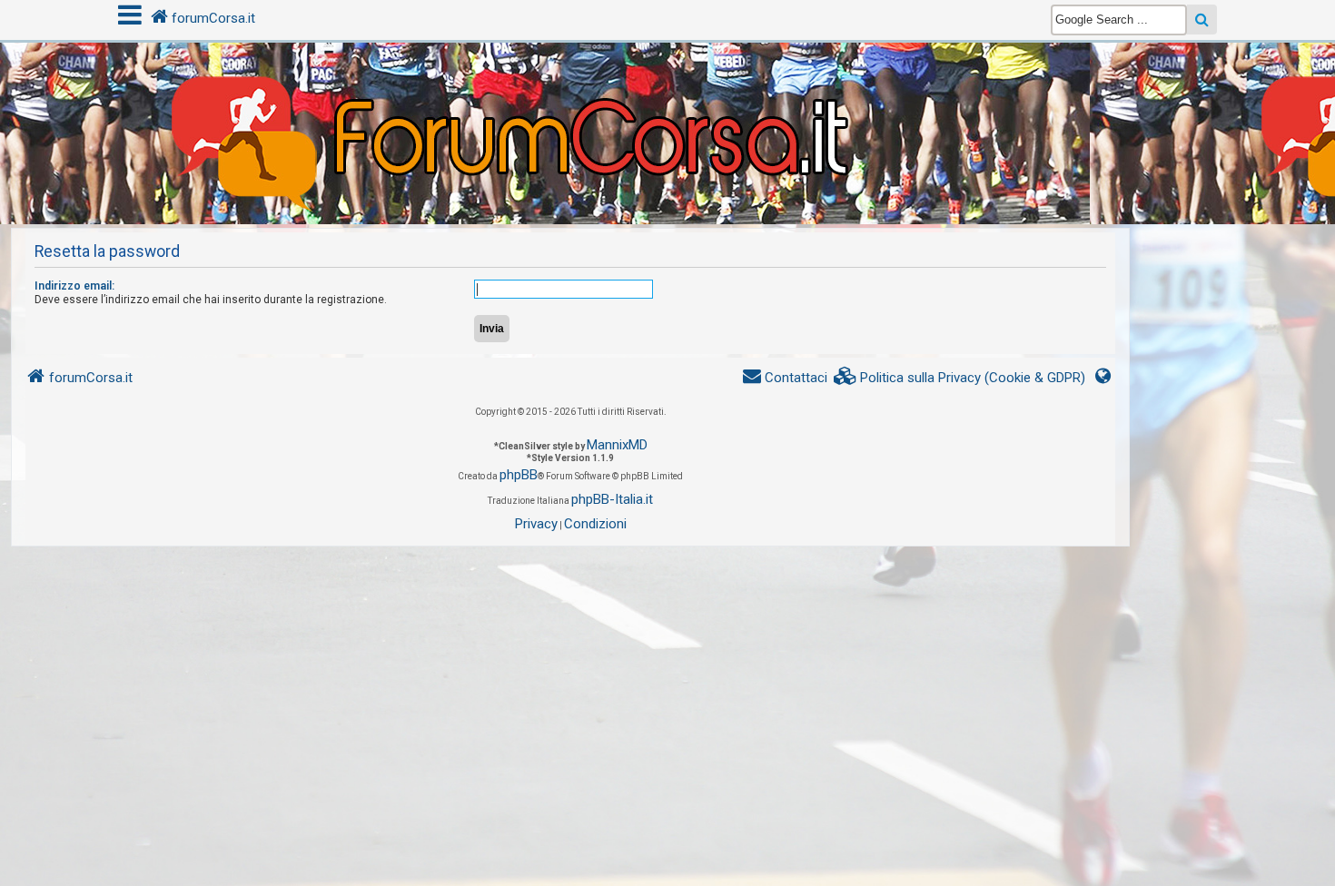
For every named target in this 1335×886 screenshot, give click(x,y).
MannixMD (617, 445)
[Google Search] (1202, 19)
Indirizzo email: (74, 286)
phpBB (518, 475)
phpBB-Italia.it (612, 499)
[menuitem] (960, 378)
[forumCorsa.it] (667, 97)
